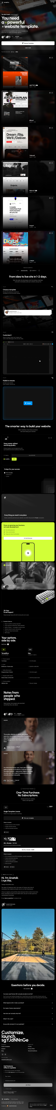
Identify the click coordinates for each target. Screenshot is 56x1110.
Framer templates (5, 1046)
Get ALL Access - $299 (28, 849)
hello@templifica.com (6, 1059)
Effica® (18, 747)
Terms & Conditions (32, 1051)
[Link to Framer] (5, 1054)
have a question (9, 898)
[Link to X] (2, 1054)
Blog (2, 1051)
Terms (5, 1092)
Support (3, 1048)
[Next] (51, 438)
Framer (36, 517)
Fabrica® (17, 780)
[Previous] (49, 438)
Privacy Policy (11, 1092)
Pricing (29, 1046)
